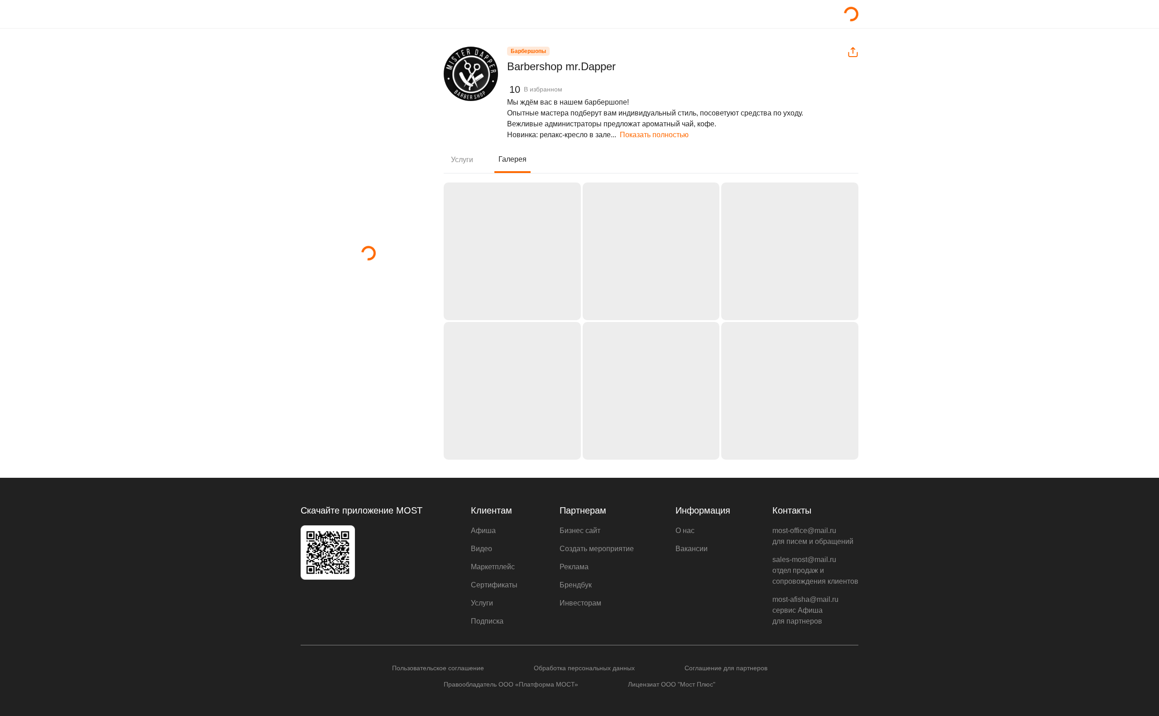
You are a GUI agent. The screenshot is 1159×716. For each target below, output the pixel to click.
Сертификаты (494, 585)
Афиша (483, 530)
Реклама (574, 567)
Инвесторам (580, 603)
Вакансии (691, 549)
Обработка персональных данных (584, 668)
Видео (481, 549)
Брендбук (576, 585)
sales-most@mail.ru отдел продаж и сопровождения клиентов (815, 570)
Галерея (512, 159)
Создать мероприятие (597, 549)
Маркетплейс (493, 567)
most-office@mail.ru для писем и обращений (812, 536)
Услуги (462, 159)
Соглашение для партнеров (726, 668)
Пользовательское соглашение (438, 668)
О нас (684, 530)
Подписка (487, 621)
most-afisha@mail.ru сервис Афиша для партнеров (805, 610)
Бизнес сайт (580, 530)
